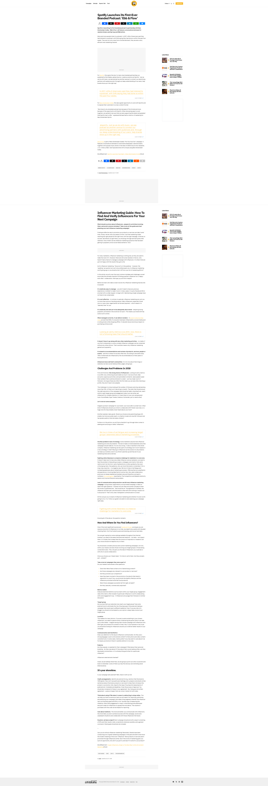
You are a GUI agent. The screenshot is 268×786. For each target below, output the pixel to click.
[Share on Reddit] (136, 161)
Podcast (133, 167)
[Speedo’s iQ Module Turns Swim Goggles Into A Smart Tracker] (164, 75)
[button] (171, 3)
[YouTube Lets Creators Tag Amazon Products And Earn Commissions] (164, 67)
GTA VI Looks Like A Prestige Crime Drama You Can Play (176, 60)
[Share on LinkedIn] (130, 161)
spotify (139, 167)
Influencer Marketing (120, 753)
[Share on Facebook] (106, 161)
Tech (137, 781)
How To (112, 753)
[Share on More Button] (142, 161)
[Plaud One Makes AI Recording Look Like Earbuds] (164, 91)
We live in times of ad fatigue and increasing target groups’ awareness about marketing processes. (121, 433)
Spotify (102, 75)
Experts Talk (132, 781)
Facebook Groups (126, 527)
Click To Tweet (138, 98)
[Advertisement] (121, 59)
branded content (101, 167)
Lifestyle (127, 781)
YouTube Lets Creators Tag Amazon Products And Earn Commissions (176, 68)
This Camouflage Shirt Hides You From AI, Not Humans (176, 83)
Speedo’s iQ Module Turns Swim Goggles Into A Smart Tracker (176, 76)
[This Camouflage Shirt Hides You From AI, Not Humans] (164, 83)
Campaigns (122, 781)
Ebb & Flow (100, 141)
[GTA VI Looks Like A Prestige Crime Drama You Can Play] (164, 60)
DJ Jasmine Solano (110, 167)
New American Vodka (126, 167)
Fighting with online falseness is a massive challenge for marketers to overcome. (118, 509)
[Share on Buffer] (112, 161)
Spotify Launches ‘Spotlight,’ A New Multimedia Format (123, 154)
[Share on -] (105, 23)
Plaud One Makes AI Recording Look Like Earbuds (175, 91)
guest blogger (101, 753)
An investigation (109, 476)
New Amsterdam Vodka (106, 103)
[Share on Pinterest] (118, 161)
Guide (107, 753)
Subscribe (179, 3)
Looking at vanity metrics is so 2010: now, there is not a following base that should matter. (120, 333)
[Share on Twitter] (124, 161)
